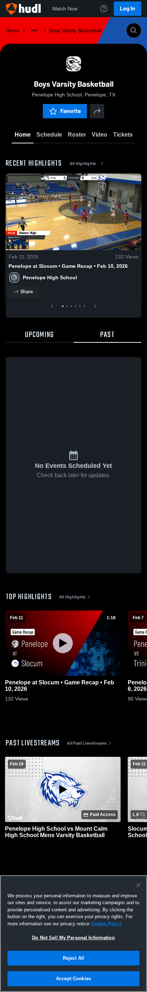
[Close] (138, 885)
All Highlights (83, 163)
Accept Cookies (73, 978)
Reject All (73, 958)
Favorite (70, 111)
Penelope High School (50, 277)
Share (26, 292)
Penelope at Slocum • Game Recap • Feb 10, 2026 (68, 266)
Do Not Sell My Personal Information (73, 937)
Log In (127, 8)
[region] (73, 933)
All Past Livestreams (87, 743)
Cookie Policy (106, 923)
